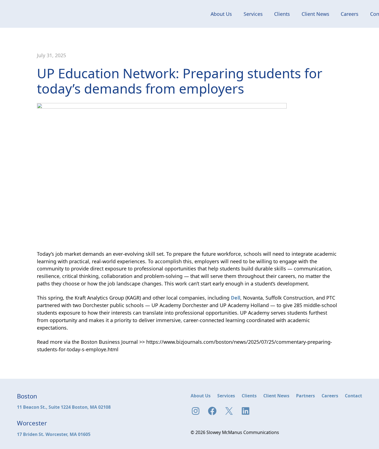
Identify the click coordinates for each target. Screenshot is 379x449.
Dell (235, 297)
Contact (353, 396)
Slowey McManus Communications (38, 14)
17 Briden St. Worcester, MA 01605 (53, 434)
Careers (349, 14)
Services (253, 14)
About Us (221, 14)
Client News (315, 14)
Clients (282, 14)
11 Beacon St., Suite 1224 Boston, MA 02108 (64, 407)
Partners (305, 396)
